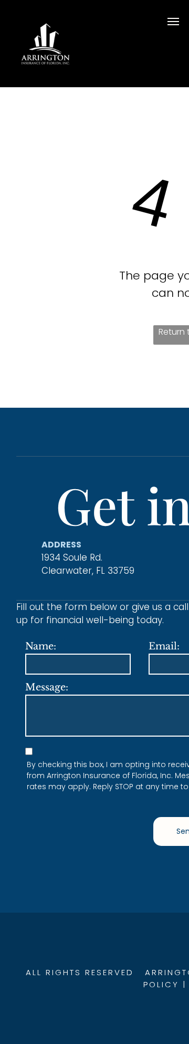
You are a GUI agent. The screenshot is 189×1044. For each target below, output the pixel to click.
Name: (40, 646)
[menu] (173, 21)
